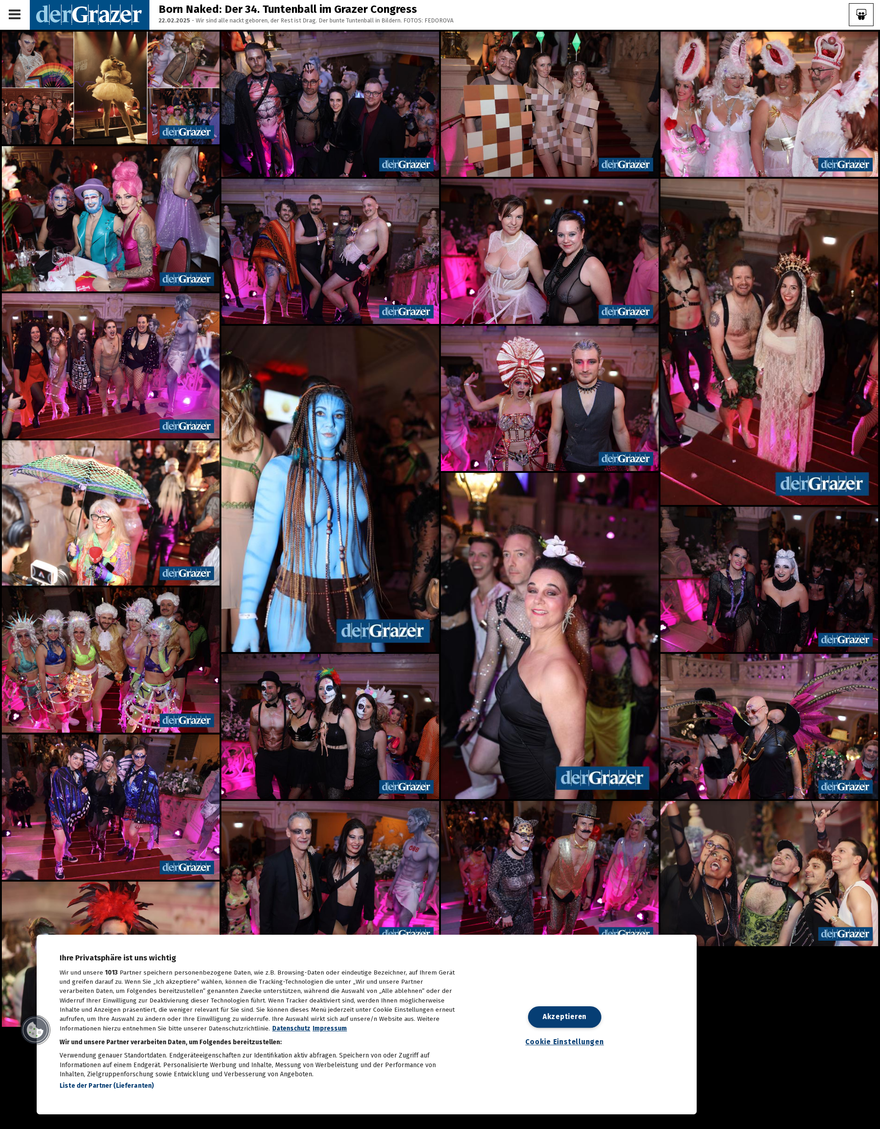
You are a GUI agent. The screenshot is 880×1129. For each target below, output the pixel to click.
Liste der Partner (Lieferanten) (107, 1086)
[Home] (89, 14)
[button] (35, 1030)
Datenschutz (291, 1028)
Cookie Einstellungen (564, 1042)
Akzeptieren (565, 1017)
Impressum (330, 1028)
